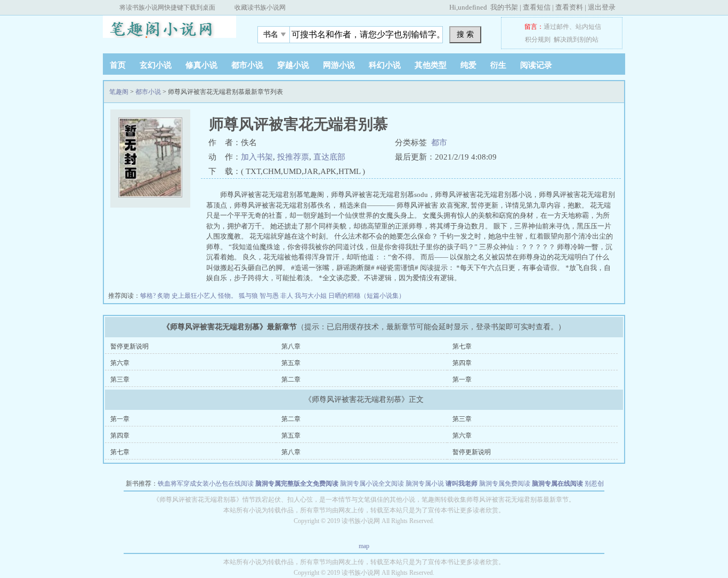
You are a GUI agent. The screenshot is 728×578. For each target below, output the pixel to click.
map (364, 546)
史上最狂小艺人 (195, 295)
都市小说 (247, 65)
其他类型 (431, 65)
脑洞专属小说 (425, 483)
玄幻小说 (156, 65)
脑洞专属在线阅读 (557, 483)
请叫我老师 (462, 483)
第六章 (120, 363)
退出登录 (602, 7)
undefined (472, 7)
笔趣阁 (169, 31)
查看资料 (569, 7)
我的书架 (504, 7)
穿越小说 (293, 65)
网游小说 (339, 65)
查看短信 (537, 7)
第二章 (291, 379)
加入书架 (257, 157)
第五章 (291, 363)
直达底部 (329, 157)
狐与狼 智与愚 (259, 295)
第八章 (291, 346)
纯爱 (468, 65)
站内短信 (588, 26)
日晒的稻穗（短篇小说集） (366, 295)
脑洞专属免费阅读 (504, 483)
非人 (287, 295)
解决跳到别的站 (576, 39)
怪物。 (228, 295)
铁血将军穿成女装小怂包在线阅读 (206, 483)
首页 (118, 65)
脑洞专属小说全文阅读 (372, 483)
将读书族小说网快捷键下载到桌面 (167, 7)
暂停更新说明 (129, 346)
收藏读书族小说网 (260, 7)
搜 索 (465, 34)
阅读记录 (536, 65)
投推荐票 (293, 157)
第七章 (462, 346)
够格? (148, 295)
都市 (439, 142)
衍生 (498, 65)
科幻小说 (385, 65)
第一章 (462, 379)
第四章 (462, 363)
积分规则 (538, 39)
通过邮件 (556, 26)
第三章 (120, 379)
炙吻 (164, 295)
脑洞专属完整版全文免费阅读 (296, 483)
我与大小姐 (311, 295)
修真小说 (201, 65)
